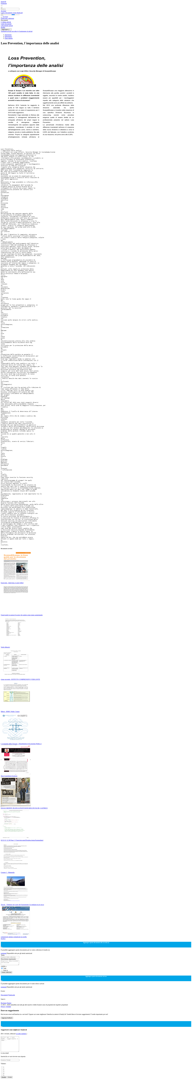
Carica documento (7, 13)
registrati (4, 953)
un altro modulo (21, 1034)
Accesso (3, 11)
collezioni (11, 18)
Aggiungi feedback (7, 1018)
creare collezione (6, 972)
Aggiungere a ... (6, 29)
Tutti (4, 968)
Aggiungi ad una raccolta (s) (10, 31)
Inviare (10, 1077)
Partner (9, 1003)
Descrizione (8, 959)
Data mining (9, 38)
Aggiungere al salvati (25, 31)
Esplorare (4, 3)
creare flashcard (18, 13)
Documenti (4, 995)
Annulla (4, 1077)
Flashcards (4, 18)
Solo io (5, 970)
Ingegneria (8, 35)
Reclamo (3, 1003)
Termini (8, 1006)
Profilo (3, 27)
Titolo (2, 955)
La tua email (5, 1053)
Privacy (3, 1006)
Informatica (8, 36)
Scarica (3, 938)
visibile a (3, 966)
